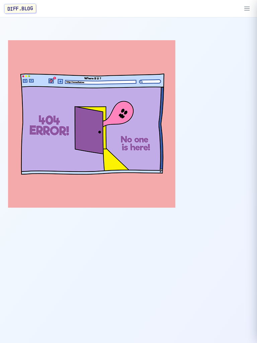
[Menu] (247, 9)
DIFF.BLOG (20, 8)
